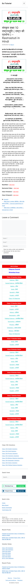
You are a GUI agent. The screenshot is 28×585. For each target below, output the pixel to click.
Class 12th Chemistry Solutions (10, 456)
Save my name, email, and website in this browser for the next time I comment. (14, 251)
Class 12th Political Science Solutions (12, 465)
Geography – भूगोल (14, 315)
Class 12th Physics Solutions (10, 453)
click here (11, 184)
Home (3, 503)
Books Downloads (7, 507)
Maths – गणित (14, 286)
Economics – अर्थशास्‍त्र (14, 321)
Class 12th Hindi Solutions (9, 451)
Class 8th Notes (6, 553)
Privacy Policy (16, 578)
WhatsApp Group (14, 272)
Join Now (21, 486)
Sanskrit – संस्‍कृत (14, 292)
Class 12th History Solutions (9, 462)
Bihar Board (5, 505)
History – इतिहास (14, 312)
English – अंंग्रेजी (14, 295)
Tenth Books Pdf (6, 510)
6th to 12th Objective (7, 558)
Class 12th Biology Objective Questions (12, 458)
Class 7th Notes (6, 555)
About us (10, 578)
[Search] (24, 477)
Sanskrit (6, 199)
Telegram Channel (14, 269)
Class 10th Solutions (7, 549)
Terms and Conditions (11, 580)
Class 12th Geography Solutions (10, 460)
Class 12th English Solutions (9, 449)
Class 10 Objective (14, 298)
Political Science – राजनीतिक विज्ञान (14, 318)
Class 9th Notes (6, 551)
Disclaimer (20, 580)
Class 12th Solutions (7, 548)
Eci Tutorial (6, 3)
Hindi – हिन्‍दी (14, 289)
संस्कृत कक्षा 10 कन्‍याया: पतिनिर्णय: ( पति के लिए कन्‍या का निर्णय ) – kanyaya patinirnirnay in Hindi (13, 203)
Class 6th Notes (6, 556)
